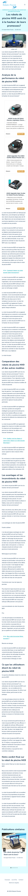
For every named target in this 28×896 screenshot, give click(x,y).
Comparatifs (5, 9)
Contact (21, 880)
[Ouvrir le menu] (24, 4)
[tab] (10, 867)
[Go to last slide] (4, 850)
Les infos (14, 880)
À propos (7, 880)
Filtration (13, 9)
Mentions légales (14, 882)
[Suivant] (23, 850)
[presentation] (14, 841)
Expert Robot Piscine (8, 29)
